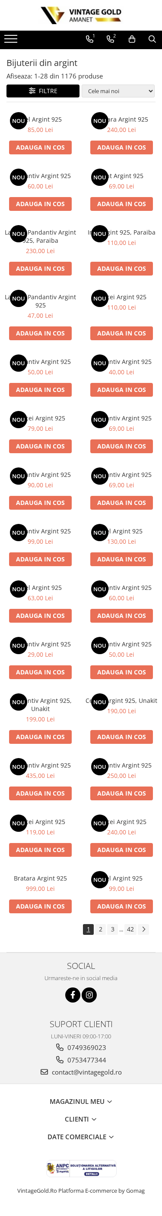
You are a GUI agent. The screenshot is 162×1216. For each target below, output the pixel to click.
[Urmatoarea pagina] (143, 929)
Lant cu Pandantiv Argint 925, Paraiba (40, 236)
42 (130, 929)
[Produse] (11, 41)
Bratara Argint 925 (121, 119)
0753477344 (86, 1060)
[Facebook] (72, 995)
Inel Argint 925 (40, 119)
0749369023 (86, 1047)
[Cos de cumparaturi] (132, 39)
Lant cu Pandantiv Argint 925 (40, 301)
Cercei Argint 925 (121, 297)
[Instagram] (89, 995)
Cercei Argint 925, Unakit (121, 700)
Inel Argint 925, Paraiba (122, 232)
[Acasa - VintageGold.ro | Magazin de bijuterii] (81, 15)
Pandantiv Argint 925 (40, 176)
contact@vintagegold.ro (86, 1072)
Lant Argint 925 (121, 176)
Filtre (46, 91)
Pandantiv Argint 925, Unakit (41, 704)
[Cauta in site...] (152, 39)
